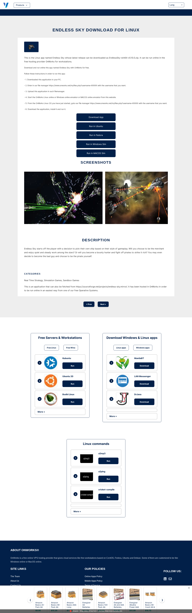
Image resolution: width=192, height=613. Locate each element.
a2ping (101, 471)
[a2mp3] (87, 458)
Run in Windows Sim (96, 144)
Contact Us (15, 585)
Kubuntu (66, 358)
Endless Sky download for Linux (96, 30)
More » (41, 411)
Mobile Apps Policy (93, 581)
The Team (15, 576)
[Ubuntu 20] (51, 380)
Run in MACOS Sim (96, 153)
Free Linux (51, 348)
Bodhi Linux (68, 394)
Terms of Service (92, 585)
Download (144, 366)
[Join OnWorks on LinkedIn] (165, 578)
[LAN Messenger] (123, 380)
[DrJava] (123, 398)
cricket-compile (106, 489)
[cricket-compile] (87, 494)
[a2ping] (87, 476)
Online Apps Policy (93, 576)
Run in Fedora (96, 135)
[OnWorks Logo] (5, 5)
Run (72, 366)
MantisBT (139, 358)
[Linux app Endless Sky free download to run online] (31, 47)
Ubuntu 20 (67, 376)
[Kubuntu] (51, 362)
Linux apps (121, 348)
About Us (14, 581)
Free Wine (70, 348)
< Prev (89, 304)
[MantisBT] (123, 362)
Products (20, 5)
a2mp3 (102, 453)
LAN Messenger (142, 376)
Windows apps (143, 348)
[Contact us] (170, 578)
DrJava (137, 394)
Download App (96, 117)
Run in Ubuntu (96, 126)
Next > (103, 304)
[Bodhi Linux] (51, 398)
